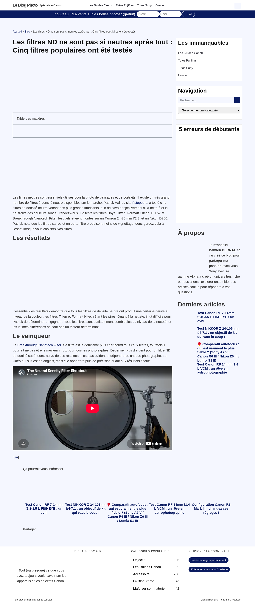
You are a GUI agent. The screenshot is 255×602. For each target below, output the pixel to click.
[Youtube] (99, 562)
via (16, 457)
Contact (161, 5)
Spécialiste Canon (50, 5)
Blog (27, 31)
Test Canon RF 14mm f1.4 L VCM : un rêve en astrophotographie (217, 368)
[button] (238, 5)
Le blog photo (25, 5)
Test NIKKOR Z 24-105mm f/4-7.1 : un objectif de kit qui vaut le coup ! (218, 332)
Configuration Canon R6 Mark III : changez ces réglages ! (211, 509)
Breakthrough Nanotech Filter (39, 345)
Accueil (17, 31)
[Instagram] (109, 562)
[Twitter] (89, 562)
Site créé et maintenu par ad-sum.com (34, 599)
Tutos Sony (144, 5)
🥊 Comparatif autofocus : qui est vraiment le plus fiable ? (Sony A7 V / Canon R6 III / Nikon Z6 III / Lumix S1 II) (218, 352)
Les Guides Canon (100, 5)
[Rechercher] (237, 100)
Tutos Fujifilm (124, 5)
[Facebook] (78, 562)
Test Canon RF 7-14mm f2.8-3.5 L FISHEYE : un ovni (215, 317)
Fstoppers (139, 203)
